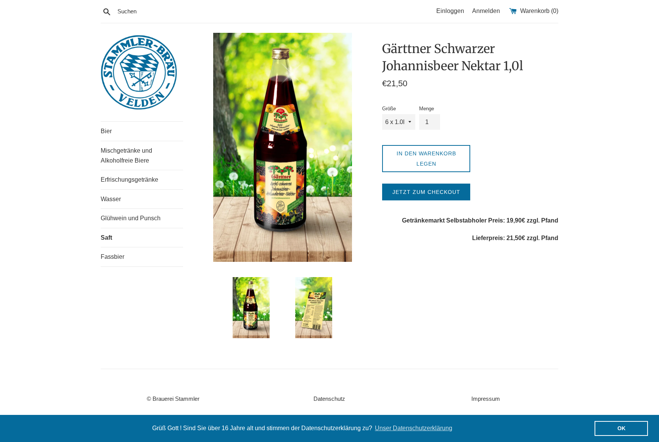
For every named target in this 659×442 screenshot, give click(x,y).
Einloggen (450, 11)
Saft (106, 237)
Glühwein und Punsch (131, 218)
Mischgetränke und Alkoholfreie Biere (126, 155)
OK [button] (621, 428)
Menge (426, 108)
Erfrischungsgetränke (129, 179)
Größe (389, 108)
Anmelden (486, 11)
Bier (106, 131)
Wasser (111, 199)
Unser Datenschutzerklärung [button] (413, 428)
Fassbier (112, 256)
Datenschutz (329, 398)
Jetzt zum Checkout (426, 192)
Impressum (485, 398)
